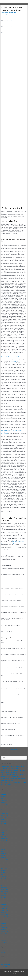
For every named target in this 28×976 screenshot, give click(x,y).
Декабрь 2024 (4, 834)
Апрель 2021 (4, 927)
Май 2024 (3, 849)
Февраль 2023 (4, 880)
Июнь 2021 (3, 923)
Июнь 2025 (3, 821)
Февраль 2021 (4, 931)
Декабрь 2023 (4, 859)
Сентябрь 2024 (4, 840)
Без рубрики (5, 12)
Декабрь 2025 (4, 809)
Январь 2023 (4, 883)
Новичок (3, 952)
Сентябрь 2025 (4, 815)
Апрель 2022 (4, 902)
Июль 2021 (3, 921)
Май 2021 (3, 925)
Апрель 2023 (4, 876)
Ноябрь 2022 (4, 887)
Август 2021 (4, 919)
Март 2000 (3, 940)
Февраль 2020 (4, 938)
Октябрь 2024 (4, 838)
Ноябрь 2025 (4, 811)
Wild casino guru (14, 361)
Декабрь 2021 (4, 910)
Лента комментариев (6, 964)
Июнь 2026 (4, 796)
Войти (2, 959)
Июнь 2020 (4, 935)
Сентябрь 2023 (4, 866)
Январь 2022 (4, 908)
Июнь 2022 (3, 897)
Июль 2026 (4, 794)
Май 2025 (3, 823)
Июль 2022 (3, 895)
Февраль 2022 (4, 906)
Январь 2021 (4, 933)
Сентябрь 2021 (4, 916)
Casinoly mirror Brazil (6, 14)
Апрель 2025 (4, 825)
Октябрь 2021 (4, 914)
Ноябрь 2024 (4, 836)
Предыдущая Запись (14, 749)
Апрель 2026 (4, 800)
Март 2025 (3, 828)
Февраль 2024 (4, 855)
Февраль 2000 (4, 942)
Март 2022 (3, 904)
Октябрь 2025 (4, 813)
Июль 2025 (3, 819)
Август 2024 (4, 842)
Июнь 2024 (4, 847)
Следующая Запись (14, 753)
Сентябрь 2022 (4, 891)
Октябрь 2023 (4, 864)
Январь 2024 (4, 857)
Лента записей (4, 962)
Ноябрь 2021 (4, 912)
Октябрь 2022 (4, 889)
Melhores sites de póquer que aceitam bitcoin (11, 356)
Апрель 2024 (4, 851)
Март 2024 (3, 853)
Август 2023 (4, 868)
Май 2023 (3, 874)
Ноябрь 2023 (4, 861)
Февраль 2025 (4, 830)
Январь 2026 (4, 806)
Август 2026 (4, 792)
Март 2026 (3, 802)
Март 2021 (3, 929)
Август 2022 (4, 893)
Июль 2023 (4, 870)
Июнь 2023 (4, 872)
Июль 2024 (4, 845)
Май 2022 (3, 899)
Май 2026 (3, 798)
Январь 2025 (4, 832)
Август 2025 (4, 817)
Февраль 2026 (4, 804)
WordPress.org (4, 966)
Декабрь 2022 (4, 885)
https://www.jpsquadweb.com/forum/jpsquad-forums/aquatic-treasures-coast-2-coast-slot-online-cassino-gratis (13, 432)
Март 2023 (3, 878)
